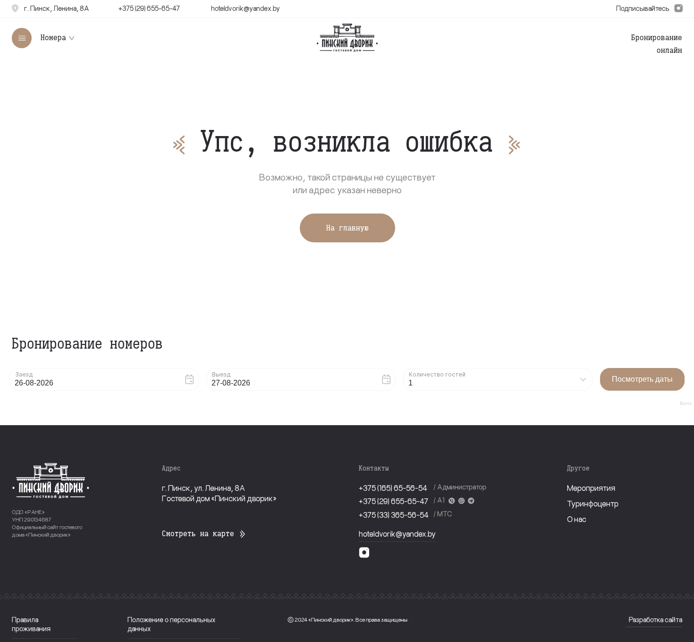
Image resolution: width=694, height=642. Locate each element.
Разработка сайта (655, 619)
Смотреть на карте (198, 533)
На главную (347, 228)
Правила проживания (31, 624)
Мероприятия (591, 487)
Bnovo (686, 404)
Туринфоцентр (592, 503)
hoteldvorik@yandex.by (397, 533)
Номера (53, 37)
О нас (576, 518)
